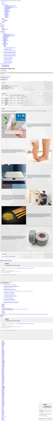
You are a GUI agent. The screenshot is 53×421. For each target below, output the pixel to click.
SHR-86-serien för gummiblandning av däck (11, 7)
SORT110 (6, 13)
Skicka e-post (2, 315)
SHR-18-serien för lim (8, 6)
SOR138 (6, 15)
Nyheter (3, 21)
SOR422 (5, 45)
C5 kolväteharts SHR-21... (8, 49)
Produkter (3, 4)
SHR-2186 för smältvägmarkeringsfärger (10, 5)
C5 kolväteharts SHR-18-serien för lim (10, 295)
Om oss (3, 19)
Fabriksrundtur (5, 20)
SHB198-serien (7, 9)
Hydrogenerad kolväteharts (5, 36)
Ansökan (3, 18)
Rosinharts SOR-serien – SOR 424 (9, 289)
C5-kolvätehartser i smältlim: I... (9, 292)
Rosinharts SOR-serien (7, 14)
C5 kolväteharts (4, 33)
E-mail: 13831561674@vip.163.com (5, 0)
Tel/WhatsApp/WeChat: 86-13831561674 (7, 309)
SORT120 (5, 42)
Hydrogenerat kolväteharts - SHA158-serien (11, 302)
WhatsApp (1, 316)
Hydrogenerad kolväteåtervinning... (10, 52)
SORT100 (6, 12)
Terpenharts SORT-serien (7, 11)
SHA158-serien (7, 8)
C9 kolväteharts (6, 10)
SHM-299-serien (6, 39)
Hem (2, 3)
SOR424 (6, 17)
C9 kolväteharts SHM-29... (8, 58)
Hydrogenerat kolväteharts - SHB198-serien (11, 286)
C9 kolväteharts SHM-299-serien (7, 260)
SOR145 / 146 (7, 16)
